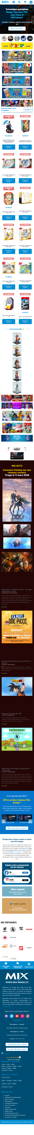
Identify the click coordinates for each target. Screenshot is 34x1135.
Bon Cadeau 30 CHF (25, 822)
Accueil (7, 1095)
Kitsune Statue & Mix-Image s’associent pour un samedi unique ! (16, 769)
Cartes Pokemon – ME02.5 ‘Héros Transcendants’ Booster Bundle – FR (25, 141)
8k (10, 872)
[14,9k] (7, 879)
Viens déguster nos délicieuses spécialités (18, 909)
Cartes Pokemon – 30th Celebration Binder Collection (8, 246)
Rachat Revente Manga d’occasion (15, 1115)
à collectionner (13, 852)
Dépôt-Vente (9, 1111)
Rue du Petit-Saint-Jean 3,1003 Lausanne (17, 1028)
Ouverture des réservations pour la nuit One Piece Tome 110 (16, 662)
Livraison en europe (11, 1117)
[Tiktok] (28, 1016)
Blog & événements (10, 1109)
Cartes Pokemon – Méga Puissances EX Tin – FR (8, 212)
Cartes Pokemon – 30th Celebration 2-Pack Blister (8, 282)
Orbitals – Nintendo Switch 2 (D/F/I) (25, 316)
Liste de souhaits (10, 1105)
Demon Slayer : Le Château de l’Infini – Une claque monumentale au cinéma (17, 590)
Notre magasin (18, 889)
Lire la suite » (4, 606)
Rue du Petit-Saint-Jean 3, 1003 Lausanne (18, 893)
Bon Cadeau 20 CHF (9, 822)
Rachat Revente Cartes (11, 1113)
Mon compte (8, 1101)
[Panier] (25, 2)
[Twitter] (12, 1016)
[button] (31, 2)
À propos (7, 1107)
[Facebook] (6, 1016)
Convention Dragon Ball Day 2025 (12, 714)
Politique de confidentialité (13, 1097)
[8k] (6, 872)
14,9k (11, 879)
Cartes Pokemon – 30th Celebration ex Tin (8, 316)
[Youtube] (17, 1016)
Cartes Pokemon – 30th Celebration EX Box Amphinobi (25, 175)
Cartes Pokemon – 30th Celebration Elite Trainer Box (25, 212)
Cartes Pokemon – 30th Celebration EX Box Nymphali (8, 175)
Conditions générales (11, 1103)
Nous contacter (9, 1099)
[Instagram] (22, 1016)
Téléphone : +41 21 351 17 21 (17, 1038)
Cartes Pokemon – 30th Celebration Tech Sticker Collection (25, 281)
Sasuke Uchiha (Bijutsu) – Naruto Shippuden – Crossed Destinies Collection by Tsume (9, 141)
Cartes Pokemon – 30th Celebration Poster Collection (25, 246)
